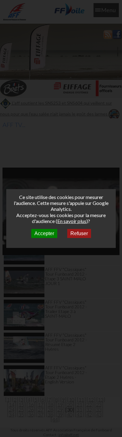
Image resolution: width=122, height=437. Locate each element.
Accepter (44, 233)
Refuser (79, 233)
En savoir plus (71, 221)
